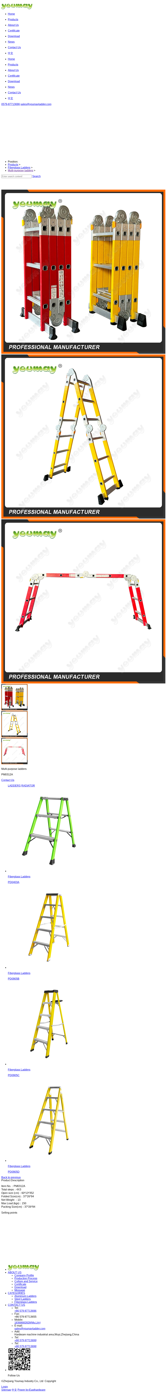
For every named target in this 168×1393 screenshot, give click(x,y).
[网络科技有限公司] (18, 8)
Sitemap (6, 1389)
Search (36, 176)
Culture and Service (26, 1281)
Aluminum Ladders (25, 1296)
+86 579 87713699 (25, 1340)
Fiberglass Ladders (19, 167)
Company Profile (24, 1275)
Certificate (20, 1284)
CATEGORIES (16, 1293)
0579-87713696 (10, 104)
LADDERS (14, 785)
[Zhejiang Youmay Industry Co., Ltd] (25, 1269)
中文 (14, 1389)
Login (4, 1386)
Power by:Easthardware (31, 1389)
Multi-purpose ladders (20, 170)
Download (20, 1287)
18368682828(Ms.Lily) (27, 1322)
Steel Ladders (22, 1299)
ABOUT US (14, 1272)
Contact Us (7, 780)
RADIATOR (28, 785)
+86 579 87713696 (25, 1310)
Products (13, 164)
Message (19, 1290)
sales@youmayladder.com (36, 104)
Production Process (25, 1278)
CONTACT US (16, 1305)
